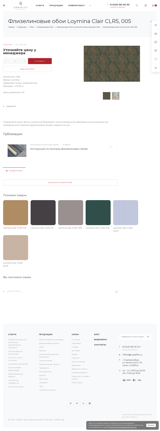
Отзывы (75, 347)
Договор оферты (129, 417)
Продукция (45, 334)
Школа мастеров (15, 387)
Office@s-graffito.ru (132, 355)
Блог (97, 334)
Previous (99, 96)
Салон (75, 334)
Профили (43, 383)
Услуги (12, 334)
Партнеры (76, 343)
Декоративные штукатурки (51, 340)
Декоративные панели (49, 364)
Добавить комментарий (60, 182)
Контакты (100, 345)
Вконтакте (70, 403)
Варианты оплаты (79, 369)
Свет (41, 386)
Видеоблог (100, 340)
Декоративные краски (49, 343)
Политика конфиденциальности (137, 415)
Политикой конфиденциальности (122, 427)
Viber (83, 403)
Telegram (77, 403)
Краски (42, 375)
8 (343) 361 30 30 (119, 4)
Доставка (76, 351)
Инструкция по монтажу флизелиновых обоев (59, 148)
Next (125, 96)
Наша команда (78, 362)
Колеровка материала (18, 364)
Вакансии (76, 365)
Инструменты (45, 372)
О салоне (76, 340)
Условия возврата (79, 373)
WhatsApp (89, 403)
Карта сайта (77, 383)
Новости (75, 358)
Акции (74, 354)
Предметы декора (47, 390)
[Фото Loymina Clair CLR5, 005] (112, 63)
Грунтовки (43, 379)
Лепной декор (45, 361)
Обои (41, 347)
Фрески (42, 351)
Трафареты (44, 368)
